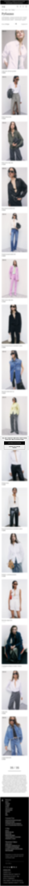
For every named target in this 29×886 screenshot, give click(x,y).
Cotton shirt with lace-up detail (9, 71)
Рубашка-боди (5, 483)
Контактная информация (13, 820)
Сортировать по (24, 24)
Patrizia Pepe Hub (9, 832)
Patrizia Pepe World (10, 835)
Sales (6, 815)
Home (3, 9)
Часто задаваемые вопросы (13, 825)
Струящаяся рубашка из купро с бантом (12, 666)
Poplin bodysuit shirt (6, 117)
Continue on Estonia (14, 443)
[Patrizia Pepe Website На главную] (4, 6)
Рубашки (13, 9)
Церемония (8, 810)
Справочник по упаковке (13, 837)
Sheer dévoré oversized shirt (8, 208)
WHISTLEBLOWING (9, 850)
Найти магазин (10, 822)
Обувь (7, 806)
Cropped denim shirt (6, 757)
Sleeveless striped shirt (7, 620)
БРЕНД (7, 830)
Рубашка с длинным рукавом (9, 574)
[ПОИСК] (17, 6)
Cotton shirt (4, 711)
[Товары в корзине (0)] (26, 6)
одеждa (6, 9)
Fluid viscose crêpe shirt (7, 162)
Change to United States (14, 447)
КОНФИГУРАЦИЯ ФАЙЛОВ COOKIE (14, 849)
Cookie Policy (8, 844)
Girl (6, 813)
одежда (7, 811)
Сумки (7, 805)
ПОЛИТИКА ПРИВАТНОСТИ (12, 845)
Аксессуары (9, 808)
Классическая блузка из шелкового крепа (12, 345)
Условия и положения (12, 847)
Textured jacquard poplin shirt (9, 254)
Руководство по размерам (13, 823)
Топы (9, 9)
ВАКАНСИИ (8, 833)
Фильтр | (5, 24)
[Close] (27, 2)
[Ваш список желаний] (23, 6)
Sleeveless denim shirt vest (8, 391)
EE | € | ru (8, 863)
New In (6, 802)
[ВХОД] (20, 6)
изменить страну (10, 838)
